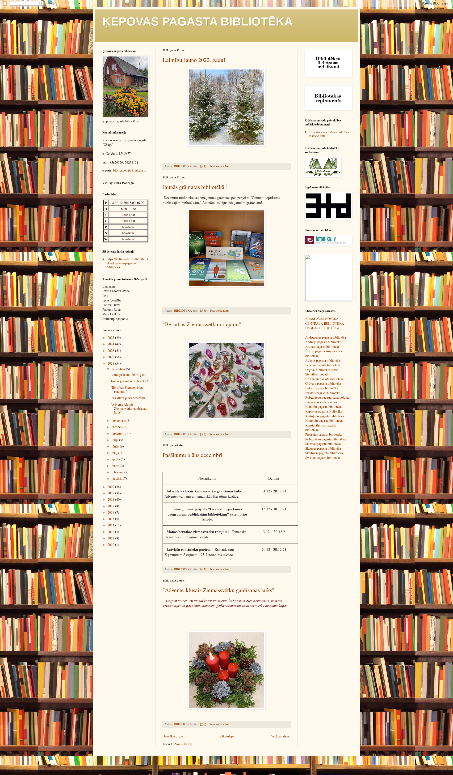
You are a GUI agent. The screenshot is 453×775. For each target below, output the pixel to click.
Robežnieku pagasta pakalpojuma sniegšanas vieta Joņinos (327, 399)
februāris (118, 472)
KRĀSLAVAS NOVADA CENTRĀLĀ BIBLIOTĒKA (324, 321)
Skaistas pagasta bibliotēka (323, 443)
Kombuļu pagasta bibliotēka (324, 420)
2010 (111, 544)
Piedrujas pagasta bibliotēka (323, 434)
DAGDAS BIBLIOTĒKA (322, 328)
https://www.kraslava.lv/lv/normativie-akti (329, 134)
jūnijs (116, 446)
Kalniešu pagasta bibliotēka (323, 406)
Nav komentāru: (220, 166)
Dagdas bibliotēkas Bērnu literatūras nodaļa (322, 372)
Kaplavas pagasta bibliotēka (323, 411)
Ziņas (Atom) (183, 744)
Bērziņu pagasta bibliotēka (322, 365)
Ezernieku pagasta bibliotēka (324, 379)
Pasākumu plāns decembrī (192, 455)
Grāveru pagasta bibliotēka (323, 383)
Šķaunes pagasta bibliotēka (323, 448)
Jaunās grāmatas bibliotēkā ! (195, 187)
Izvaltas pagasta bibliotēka (322, 393)
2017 (111, 506)
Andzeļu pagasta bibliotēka (323, 342)
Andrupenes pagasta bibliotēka (325, 337)
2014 (111, 525)
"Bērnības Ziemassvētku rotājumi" (202, 324)
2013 (111, 532)
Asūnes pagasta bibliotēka (322, 346)
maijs (116, 452)
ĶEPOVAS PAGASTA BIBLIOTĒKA (197, 21)
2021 (111, 363)
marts (116, 465)
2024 (111, 344)
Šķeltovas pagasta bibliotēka (324, 453)
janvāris (117, 478)
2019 (111, 493)
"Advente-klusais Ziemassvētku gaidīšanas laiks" (218, 590)
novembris (119, 420)
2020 (111, 486)
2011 (111, 538)
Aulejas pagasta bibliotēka (322, 360)
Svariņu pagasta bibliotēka (322, 457)
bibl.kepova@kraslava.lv (129, 170)
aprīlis (116, 459)
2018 (111, 499)
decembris (119, 369)
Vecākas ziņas (280, 736)
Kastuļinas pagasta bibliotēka (324, 416)
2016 (111, 512)
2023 (111, 350)
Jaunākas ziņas (173, 736)
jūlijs (115, 440)
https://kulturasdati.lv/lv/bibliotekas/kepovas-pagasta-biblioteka (127, 263)
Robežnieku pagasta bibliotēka (325, 439)
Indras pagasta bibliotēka (321, 388)
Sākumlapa (227, 736)
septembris (119, 433)
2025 (111, 337)
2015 (111, 519)
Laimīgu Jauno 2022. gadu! (194, 60)
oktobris (117, 427)
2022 (111, 357)
